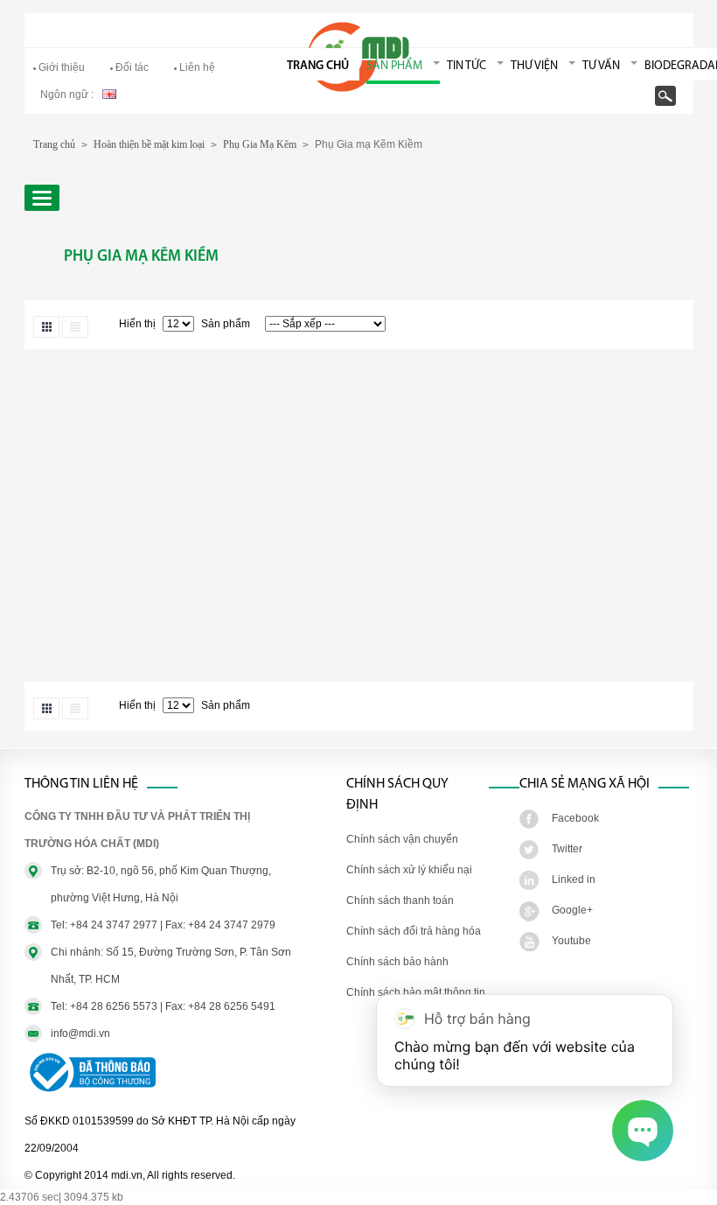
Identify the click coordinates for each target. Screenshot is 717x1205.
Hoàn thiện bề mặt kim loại (149, 144)
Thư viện (534, 66)
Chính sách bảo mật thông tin (415, 992)
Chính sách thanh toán (400, 900)
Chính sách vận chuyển (402, 839)
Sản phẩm (394, 66)
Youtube (571, 941)
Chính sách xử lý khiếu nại (409, 870)
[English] (109, 93)
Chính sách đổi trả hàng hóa (413, 931)
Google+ (572, 910)
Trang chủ (318, 66)
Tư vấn (601, 66)
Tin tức (466, 66)
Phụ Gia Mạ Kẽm (259, 144)
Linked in (573, 879)
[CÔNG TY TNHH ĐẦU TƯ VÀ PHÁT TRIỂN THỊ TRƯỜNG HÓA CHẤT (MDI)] (358, 88)
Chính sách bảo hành (397, 962)
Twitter (567, 849)
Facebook (575, 818)
